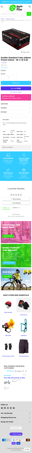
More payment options (16, 92)
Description (6, 119)
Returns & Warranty (8, 147)
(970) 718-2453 (24, 162)
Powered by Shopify (16, 450)
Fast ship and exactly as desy (14, 378)
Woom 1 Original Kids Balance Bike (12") (6, 388)
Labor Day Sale (10, 19)
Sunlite (4, 62)
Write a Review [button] (17, 199)
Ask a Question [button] (17, 203)
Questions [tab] (15, 207)
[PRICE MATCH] (8, 173)
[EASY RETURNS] (24, 173)
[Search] (29, 14)
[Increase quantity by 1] (15, 77)
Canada (15, 428)
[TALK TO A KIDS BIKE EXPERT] (24, 160)
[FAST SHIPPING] (8, 160)
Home (2, 19)
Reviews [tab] (5, 207)
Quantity (3, 73)
